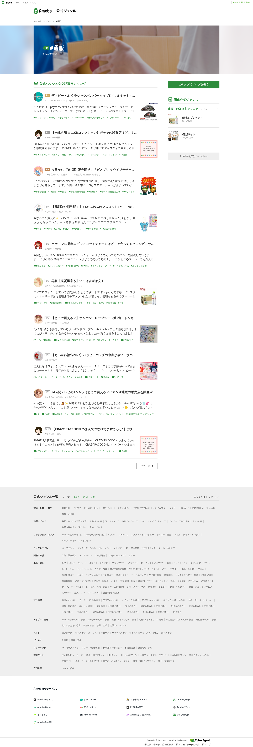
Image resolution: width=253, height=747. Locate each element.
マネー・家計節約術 (91, 647)
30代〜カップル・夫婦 (98, 619)
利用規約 (169, 744)
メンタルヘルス (86, 555)
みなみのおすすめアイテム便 (58, 211)
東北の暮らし (131, 606)
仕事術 (65, 640)
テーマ (66, 497)
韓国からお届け (69, 600)
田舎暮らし (178, 612)
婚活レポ (185, 507)
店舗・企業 (89, 497)
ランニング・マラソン (201, 562)
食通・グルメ (96, 527)
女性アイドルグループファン (153, 655)
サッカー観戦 (155, 574)
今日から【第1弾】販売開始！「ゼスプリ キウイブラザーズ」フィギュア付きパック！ (111, 170)
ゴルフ (72, 562)
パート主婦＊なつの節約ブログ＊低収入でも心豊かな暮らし (72, 174)
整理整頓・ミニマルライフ (143, 548)
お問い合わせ (153, 744)
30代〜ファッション (95, 534)
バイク (114, 580)
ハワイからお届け (130, 600)
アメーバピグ (90, 707)
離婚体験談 (88, 625)
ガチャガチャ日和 (53, 137)
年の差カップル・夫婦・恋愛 (179, 619)
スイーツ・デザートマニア (153, 521)
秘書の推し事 (51, 359)
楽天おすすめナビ (53, 248)
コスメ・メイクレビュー (142, 534)
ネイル (177, 534)
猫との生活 (67, 632)
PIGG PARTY (136, 707)
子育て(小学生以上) (141, 507)
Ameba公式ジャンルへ (194, 156)
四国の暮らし (133, 612)
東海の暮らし (210, 606)
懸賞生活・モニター (157, 586)
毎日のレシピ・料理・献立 (74, 521)
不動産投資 (130, 647)
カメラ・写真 (101, 568)
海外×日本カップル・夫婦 (151, 619)
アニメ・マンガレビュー (88, 574)
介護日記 (101, 555)
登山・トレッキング (98, 562)
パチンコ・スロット (90, 592)
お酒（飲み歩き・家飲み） (74, 527)
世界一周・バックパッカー (200, 600)
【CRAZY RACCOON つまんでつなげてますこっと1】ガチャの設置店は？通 (105, 429)
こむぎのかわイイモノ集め (57, 322)
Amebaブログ (183, 699)
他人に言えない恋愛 (71, 625)
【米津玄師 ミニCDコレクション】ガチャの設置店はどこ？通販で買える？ (103, 132)
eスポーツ (66, 592)
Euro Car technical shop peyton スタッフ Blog (66, 100)
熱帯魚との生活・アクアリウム (143, 632)
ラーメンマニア (112, 521)
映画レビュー (68, 574)
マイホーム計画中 (167, 548)
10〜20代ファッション (72, 534)
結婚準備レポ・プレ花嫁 (203, 507)
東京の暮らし (162, 606)
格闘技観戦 (67, 580)
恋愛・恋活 (102, 625)
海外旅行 (101, 606)
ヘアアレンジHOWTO (118, 534)
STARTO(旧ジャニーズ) (72, 655)
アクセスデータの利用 (189, 744)
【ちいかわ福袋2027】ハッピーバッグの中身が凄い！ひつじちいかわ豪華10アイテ (109, 355)
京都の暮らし (83, 612)
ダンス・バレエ (84, 568)
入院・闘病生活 (69, 555)
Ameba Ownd (44, 707)
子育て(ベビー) (108, 507)
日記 (76, 497)
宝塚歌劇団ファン (178, 655)
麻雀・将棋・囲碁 (99, 586)
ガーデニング (68, 548)
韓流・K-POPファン (95, 655)
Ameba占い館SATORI (140, 714)
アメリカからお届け (151, 600)
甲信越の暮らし (178, 606)
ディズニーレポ (138, 574)
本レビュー (108, 574)
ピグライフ (42, 714)
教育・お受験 (68, 513)
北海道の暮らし (115, 606)
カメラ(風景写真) (118, 568)
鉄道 (173, 580)
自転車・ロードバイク (177, 562)
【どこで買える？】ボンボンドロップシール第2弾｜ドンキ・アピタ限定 (101, 318)
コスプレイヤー (145, 580)
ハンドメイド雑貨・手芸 (116, 548)
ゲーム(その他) (117, 586)
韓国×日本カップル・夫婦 (124, 619)
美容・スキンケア (191, 534)
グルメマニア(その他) (179, 521)
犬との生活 (80, 632)
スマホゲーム (207, 580)
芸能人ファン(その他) (199, 655)
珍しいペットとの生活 (98, 632)
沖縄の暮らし (164, 612)
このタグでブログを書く (193, 84)
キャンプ (82, 562)
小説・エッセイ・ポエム (192, 568)
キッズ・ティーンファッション (76, 540)
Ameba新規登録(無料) (241, 2)
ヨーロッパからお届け (89, 600)
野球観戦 (168, 574)
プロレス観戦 (207, 574)
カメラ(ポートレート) (139, 568)
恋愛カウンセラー (118, 625)
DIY (100, 548)
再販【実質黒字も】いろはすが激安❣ (77, 281)
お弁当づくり (96, 521)
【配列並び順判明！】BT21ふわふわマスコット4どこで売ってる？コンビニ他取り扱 (110, 207)
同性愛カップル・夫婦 (206, 619)
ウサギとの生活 (119, 632)
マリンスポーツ (118, 562)
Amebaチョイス (45, 699)
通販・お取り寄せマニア (200, 586)
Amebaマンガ (183, 707)
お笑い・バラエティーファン (116, 660)
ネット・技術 (68, 668)
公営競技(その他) (111, 592)
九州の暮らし (149, 612)
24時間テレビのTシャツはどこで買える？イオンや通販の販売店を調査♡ (102, 392)
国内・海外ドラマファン (144, 660)
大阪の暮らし (68, 612)
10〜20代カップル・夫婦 (73, 619)
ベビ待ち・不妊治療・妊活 (85, 507)
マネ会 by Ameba (138, 699)
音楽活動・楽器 (127, 580)
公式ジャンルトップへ (203, 496)
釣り (64, 562)
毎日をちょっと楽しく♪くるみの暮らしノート (66, 396)
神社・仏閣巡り (86, 606)
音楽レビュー (122, 574)
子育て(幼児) (123, 507)
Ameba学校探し (45, 722)
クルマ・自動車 (101, 580)
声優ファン (67, 660)
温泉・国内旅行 (69, 606)
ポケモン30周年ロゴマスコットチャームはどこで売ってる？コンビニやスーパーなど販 (112, 244)
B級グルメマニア (130, 521)
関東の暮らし (147, 606)
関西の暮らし (99, 612)
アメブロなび (183, 714)
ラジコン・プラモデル (188, 580)
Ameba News (90, 714)
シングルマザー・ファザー (165, 507)
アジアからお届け (111, 600)
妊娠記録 (66, 507)
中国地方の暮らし (116, 612)
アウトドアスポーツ (155, 562)
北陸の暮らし (195, 606)
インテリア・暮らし (86, 548)
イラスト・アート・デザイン (165, 568)
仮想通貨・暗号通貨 (112, 647)
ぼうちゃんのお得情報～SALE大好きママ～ (65, 285)
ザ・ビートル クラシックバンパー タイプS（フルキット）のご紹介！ (99, 95)
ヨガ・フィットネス (136, 586)
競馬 (76, 592)
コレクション (161, 580)
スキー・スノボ (135, 562)
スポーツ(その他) (83, 580)
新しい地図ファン (129, 655)
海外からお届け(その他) (174, 600)
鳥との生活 (166, 632)
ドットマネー (90, 699)
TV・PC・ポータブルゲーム (75, 586)
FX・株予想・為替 (70, 647)
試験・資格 (76, 640)
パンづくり (197, 521)
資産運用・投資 (145, 647)
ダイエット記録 (164, 534)
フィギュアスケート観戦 (186, 574)
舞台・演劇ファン (166, 660)
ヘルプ (208, 744)
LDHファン (112, 655)
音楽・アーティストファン (87, 660)
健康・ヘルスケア (178, 586)
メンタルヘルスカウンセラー (121, 555)
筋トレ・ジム (68, 568)
